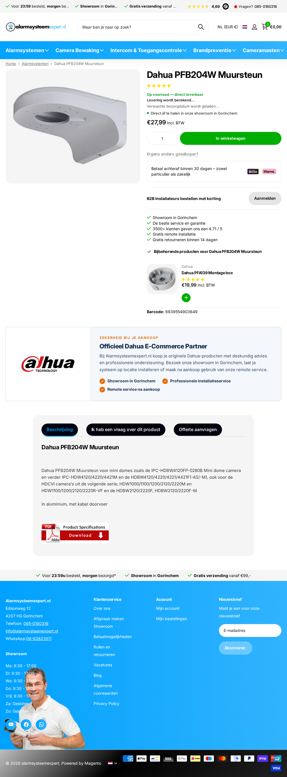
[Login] (254, 27)
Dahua (187, 266)
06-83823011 (39, 638)
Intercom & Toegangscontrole (146, 50)
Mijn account (168, 608)
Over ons (102, 608)
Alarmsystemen (25, 50)
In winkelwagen (231, 138)
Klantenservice (107, 599)
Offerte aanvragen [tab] (198, 429)
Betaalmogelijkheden (113, 636)
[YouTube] (11, 724)
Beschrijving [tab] (60, 429)
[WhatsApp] (41, 724)
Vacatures (103, 664)
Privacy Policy (106, 703)
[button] (159, 85)
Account (164, 599)
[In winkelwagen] (186, 297)
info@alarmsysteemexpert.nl (32, 631)
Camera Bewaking (77, 50)
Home (11, 63)
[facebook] (26, 724)
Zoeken (201, 27)
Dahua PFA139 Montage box (207, 272)
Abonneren (235, 648)
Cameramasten (261, 50)
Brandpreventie (212, 50)
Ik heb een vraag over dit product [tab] (126, 429)
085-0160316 (265, 6)
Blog (98, 675)
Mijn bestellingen (171, 618)
